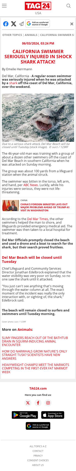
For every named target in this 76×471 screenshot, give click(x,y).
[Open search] (68, 5)
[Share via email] (21, 24)
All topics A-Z (38, 446)
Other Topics (12, 35)
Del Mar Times (37, 219)
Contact (38, 451)
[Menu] (4, 6)
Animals (31, 35)
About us (38, 465)
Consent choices (38, 460)
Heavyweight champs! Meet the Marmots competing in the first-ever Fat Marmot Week (35, 368)
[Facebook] (38, 402)
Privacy (38, 455)
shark (13, 83)
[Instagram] (48, 402)
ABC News (30, 185)
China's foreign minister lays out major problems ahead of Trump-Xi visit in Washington (44, 207)
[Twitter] (27, 402)
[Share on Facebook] (6, 24)
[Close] (72, 24)
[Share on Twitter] (14, 24)
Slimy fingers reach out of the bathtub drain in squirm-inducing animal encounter (35, 341)
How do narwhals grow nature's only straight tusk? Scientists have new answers (34, 355)
